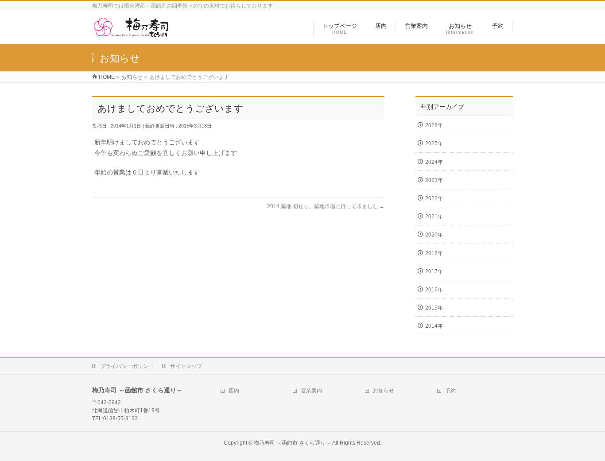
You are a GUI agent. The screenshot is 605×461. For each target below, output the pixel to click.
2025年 (434, 143)
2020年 (434, 235)
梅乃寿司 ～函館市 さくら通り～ (292, 443)
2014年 (434, 326)
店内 (234, 390)
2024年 (434, 162)
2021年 (434, 216)
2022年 (434, 198)
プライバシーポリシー (126, 366)
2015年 (434, 308)
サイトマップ (186, 366)
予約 (450, 390)
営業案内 (311, 390)
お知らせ (383, 390)
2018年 (434, 253)
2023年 (434, 180)
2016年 (434, 290)
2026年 (434, 125)
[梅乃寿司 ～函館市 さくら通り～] (130, 33)
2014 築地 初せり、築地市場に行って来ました (325, 206)
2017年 (434, 271)
